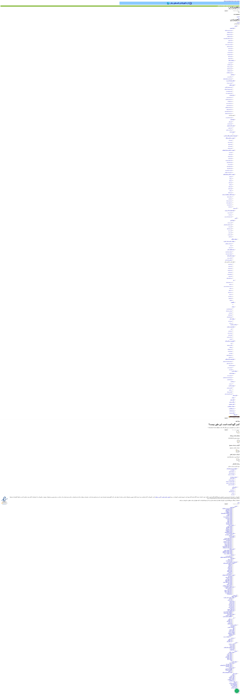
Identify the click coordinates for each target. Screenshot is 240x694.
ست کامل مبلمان (229, 278)
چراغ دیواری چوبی (229, 105)
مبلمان (156, 497)
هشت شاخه (230, 188)
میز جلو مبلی (230, 292)
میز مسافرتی (231, 408)
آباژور (160, 497)
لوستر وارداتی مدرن (229, 117)
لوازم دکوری (164, 497)
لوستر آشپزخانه (229, 168)
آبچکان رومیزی (229, 615)
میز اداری (232, 381)
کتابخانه (231, 300)
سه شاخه (230, 180)
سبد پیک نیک (232, 410)
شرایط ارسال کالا (231, 473)
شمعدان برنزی (226, 636)
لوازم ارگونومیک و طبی (227, 672)
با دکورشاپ (234, 487)
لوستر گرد (230, 140)
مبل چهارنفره (230, 270)
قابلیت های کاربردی (230, 80)
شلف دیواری (230, 335)
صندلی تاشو (229, 658)
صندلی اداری (231, 373)
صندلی (233, 306)
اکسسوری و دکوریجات (229, 341)
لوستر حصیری (230, 52)
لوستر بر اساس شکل (230, 137)
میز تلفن (230, 288)
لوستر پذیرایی (230, 164)
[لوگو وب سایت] (234, 9)
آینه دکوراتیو (230, 331)
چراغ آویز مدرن (229, 76)
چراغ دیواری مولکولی (228, 107)
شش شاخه (230, 186)
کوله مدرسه (231, 412)
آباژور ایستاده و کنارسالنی (228, 224)
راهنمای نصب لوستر (231, 484)
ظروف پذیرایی (229, 367)
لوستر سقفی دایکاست (228, 87)
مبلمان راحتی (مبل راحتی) (229, 241)
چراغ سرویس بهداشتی (228, 172)
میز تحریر (230, 294)
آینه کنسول (230, 298)
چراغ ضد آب (230, 206)
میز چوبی (232, 637)
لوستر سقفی (231, 84)
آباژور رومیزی (230, 222)
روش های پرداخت (231, 471)
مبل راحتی (230, 247)
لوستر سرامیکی (229, 46)
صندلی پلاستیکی (229, 316)
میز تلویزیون (230, 296)
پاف (231, 660)
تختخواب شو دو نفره (229, 253)
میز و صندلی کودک (229, 282)
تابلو (231, 329)
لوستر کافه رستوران (229, 160)
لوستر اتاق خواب (229, 166)
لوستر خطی (230, 58)
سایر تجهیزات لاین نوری (228, 216)
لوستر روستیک (229, 66)
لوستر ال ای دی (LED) (228, 30)
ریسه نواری (230, 214)
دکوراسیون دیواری (230, 326)
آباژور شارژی (230, 234)
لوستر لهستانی (229, 70)
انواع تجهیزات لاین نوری (229, 210)
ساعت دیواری (230, 333)
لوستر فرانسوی (229, 68)
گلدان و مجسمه (229, 345)
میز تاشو (230, 284)
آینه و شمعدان (230, 349)
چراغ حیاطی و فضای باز (228, 194)
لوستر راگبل (230, 56)
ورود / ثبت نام (234, 687)
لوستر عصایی (230, 148)
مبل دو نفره (230, 266)
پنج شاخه (230, 184)
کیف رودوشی (231, 404)
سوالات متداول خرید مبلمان (230, 481)
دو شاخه (230, 178)
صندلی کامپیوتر (229, 379)
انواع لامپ (232, 119)
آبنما (231, 343)
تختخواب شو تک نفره (229, 251)
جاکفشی (232, 302)
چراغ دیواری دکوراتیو (229, 99)
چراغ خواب (230, 236)
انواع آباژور (232, 220)
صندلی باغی (230, 321)
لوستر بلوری (230, 48)
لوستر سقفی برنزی (229, 93)
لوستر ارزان (232, 131)
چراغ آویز (232, 74)
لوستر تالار (230, 154)
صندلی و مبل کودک (229, 310)
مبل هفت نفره (230, 274)
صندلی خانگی (231, 652)
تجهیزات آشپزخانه (230, 255)
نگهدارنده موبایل (228, 669)
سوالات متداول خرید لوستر (230, 483)
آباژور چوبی (230, 232)
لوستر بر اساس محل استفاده (228, 150)
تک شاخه (230, 176)
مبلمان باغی (232, 318)
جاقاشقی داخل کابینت (227, 616)
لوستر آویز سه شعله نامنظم (227, 78)
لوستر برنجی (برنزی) (228, 44)
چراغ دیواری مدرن (229, 97)
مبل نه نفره (230, 276)
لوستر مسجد (230, 156)
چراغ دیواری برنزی (229, 103)
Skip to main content (235, 1)
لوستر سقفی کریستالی (228, 89)
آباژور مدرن (230, 226)
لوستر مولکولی (229, 36)
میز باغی (230, 323)
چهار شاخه (230, 182)
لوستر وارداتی (231, 535)
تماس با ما (232, 494)
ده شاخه (230, 190)
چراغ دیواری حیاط (229, 200)
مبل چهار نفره (231, 604)
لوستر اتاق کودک (229, 162)
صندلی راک (229, 659)
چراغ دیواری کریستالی (228, 113)
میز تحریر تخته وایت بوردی (228, 286)
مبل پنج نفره (230, 272)
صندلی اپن (230, 312)
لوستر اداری (230, 158)
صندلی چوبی (229, 654)
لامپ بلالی (230, 121)
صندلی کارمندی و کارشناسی (227, 377)
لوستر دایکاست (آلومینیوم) (228, 38)
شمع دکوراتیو (230, 351)
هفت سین (230, 353)
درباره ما (233, 493)
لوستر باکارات (230, 42)
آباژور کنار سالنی (229, 363)
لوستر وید (230, 152)
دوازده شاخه (230, 192)
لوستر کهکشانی (229, 32)
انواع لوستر (232, 28)
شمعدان (230, 347)
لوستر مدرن (230, 62)
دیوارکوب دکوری (229, 337)
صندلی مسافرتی (231, 406)
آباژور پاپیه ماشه (229, 228)
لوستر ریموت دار (228, 534)
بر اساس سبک (231, 60)
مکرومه (231, 339)
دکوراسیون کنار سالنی (229, 359)
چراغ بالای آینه (230, 101)
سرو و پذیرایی (231, 365)
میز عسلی (230, 290)
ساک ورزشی (231, 401)
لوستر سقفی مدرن (229, 91)
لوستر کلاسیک (230, 64)
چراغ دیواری (231, 95)
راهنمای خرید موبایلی (231, 474)
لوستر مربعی (230, 142)
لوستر (168, 497)
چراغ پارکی (230, 198)
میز (233, 280)
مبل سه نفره (230, 268)
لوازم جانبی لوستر (230, 125)
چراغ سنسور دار (229, 204)
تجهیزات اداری (231, 385)
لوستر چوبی (230, 50)
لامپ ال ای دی (230, 123)
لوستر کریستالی (229, 34)
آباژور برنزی (230, 230)
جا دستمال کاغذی (229, 355)
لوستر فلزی (230, 40)
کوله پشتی (232, 399)
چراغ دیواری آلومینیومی (228, 111)
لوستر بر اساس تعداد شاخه (228, 174)
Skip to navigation (227, 1)
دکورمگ (233, 488)
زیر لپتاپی (230, 671)
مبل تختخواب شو (231, 249)
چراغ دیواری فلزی (229, 109)
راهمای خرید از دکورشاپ (232, 468)
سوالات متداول (232, 478)
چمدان (233, 397)
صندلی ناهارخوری (229, 308)
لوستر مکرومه (230, 54)
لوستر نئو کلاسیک (228, 532)
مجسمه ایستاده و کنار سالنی (227, 361)
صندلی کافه (230, 314)
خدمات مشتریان (233, 477)
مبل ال (231, 245)
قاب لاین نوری (230, 212)
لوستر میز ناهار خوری (228, 170)
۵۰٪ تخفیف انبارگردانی (235, 416)
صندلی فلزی (229, 655)
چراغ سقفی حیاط (229, 202)
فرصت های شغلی (231, 491)
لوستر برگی (230, 146)
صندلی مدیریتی (229, 375)
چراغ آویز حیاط (229, 196)
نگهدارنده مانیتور (228, 668)
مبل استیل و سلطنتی (228, 243)
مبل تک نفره (230, 264)
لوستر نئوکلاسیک (229, 72)
